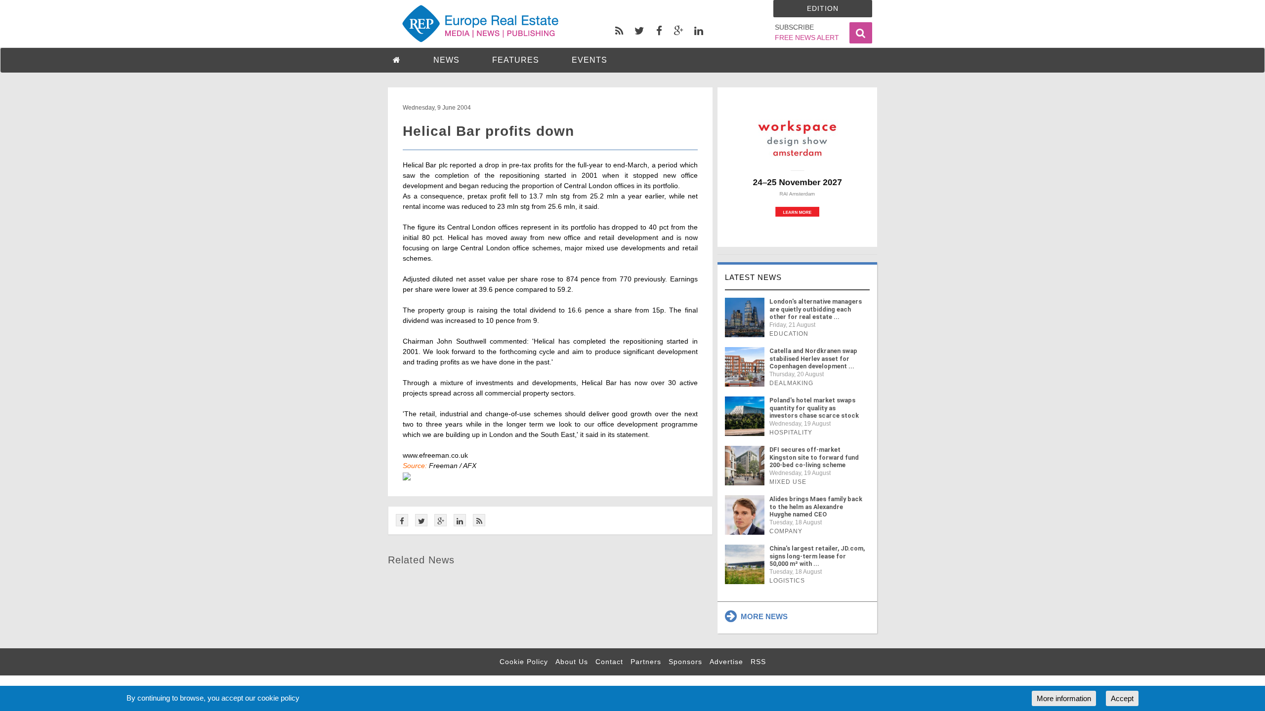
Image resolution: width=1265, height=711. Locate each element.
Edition (823, 8)
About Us (571, 662)
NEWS (446, 60)
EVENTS (589, 60)
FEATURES (515, 60)
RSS (758, 662)
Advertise (726, 662)
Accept (1122, 698)
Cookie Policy (524, 662)
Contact (609, 662)
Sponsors (685, 662)
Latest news (753, 277)
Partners (646, 662)
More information (1064, 698)
